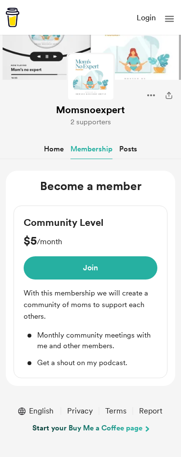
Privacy (80, 410)
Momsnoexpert (90, 110)
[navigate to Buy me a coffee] (12, 17)
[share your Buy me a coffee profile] (169, 95)
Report (150, 410)
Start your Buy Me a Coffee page (87, 428)
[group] (90, 292)
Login (146, 17)
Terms (115, 410)
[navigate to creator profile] (91, 77)
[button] (169, 19)
